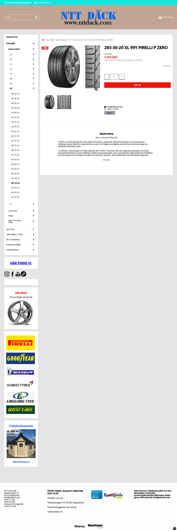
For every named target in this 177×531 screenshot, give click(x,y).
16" (11, 69)
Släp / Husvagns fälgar (14, 221)
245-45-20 (15, 94)
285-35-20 (15, 145)
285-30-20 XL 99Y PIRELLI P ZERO (98, 40)
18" (11, 79)
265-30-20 (15, 174)
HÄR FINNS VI (21, 263)
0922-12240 (9, 500)
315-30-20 (15, 197)
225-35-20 (15, 117)
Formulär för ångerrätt (13, 504)
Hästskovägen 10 (56, 502)
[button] (165, 17)
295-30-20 (15, 188)
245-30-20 (15, 164)
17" (11, 74)
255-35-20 (15, 131)
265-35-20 (15, 136)
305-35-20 (15, 150)
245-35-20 (15, 127)
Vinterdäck (12, 211)
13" (11, 55)
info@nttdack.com (12, 497)
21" (11, 204)
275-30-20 (15, 178)
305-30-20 (15, 192)
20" (11, 88)
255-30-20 (15, 169)
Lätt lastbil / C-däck (14, 234)
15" (11, 64)
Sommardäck (14, 49)
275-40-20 (15, 112)
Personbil (10, 43)
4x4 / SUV (10, 229)
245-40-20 (15, 103)
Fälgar (10, 216)
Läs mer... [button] (167, 66)
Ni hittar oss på (55, 498)
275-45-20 (15, 98)
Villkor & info (9, 502)
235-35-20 (15, 122)
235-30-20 (15, 159)
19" (11, 83)
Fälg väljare (21, 292)
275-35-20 (15, 141)
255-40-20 (15, 108)
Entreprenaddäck (13, 245)
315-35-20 (15, 155)
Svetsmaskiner (12, 250)
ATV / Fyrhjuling (13, 239)
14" (11, 59)
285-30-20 (15, 183)
